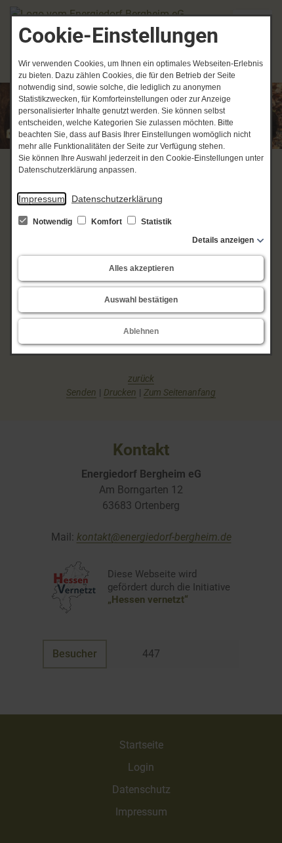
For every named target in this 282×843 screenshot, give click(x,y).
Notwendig (52, 221)
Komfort (106, 221)
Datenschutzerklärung (117, 199)
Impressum (41, 199)
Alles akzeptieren (141, 268)
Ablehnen (141, 331)
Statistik (155, 221)
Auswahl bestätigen (141, 299)
